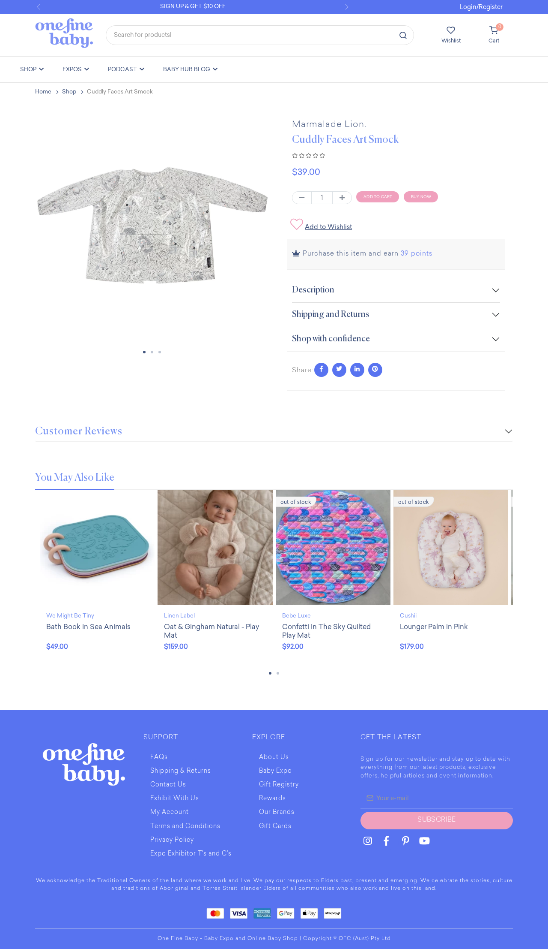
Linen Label (179, 615)
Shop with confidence (331, 338)
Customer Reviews (78, 431)
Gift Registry (279, 785)
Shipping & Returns (180, 771)
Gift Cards (275, 827)
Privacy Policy (172, 841)
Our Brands (277, 813)
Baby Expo (275, 771)
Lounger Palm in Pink (434, 627)
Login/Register (481, 7)
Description (313, 290)
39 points (416, 254)
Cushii (408, 615)
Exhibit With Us (174, 799)
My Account (169, 813)
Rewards (272, 799)
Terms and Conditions (185, 827)
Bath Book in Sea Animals (88, 627)
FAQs (159, 758)
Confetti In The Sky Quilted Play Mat (326, 631)
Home (43, 91)
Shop (69, 91)
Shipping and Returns (330, 314)
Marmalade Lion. (329, 125)
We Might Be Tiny (70, 615)
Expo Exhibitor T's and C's (191, 854)
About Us (274, 758)
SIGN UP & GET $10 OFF (193, 6)
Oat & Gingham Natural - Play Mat (211, 631)
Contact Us (168, 785)
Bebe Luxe (296, 615)
